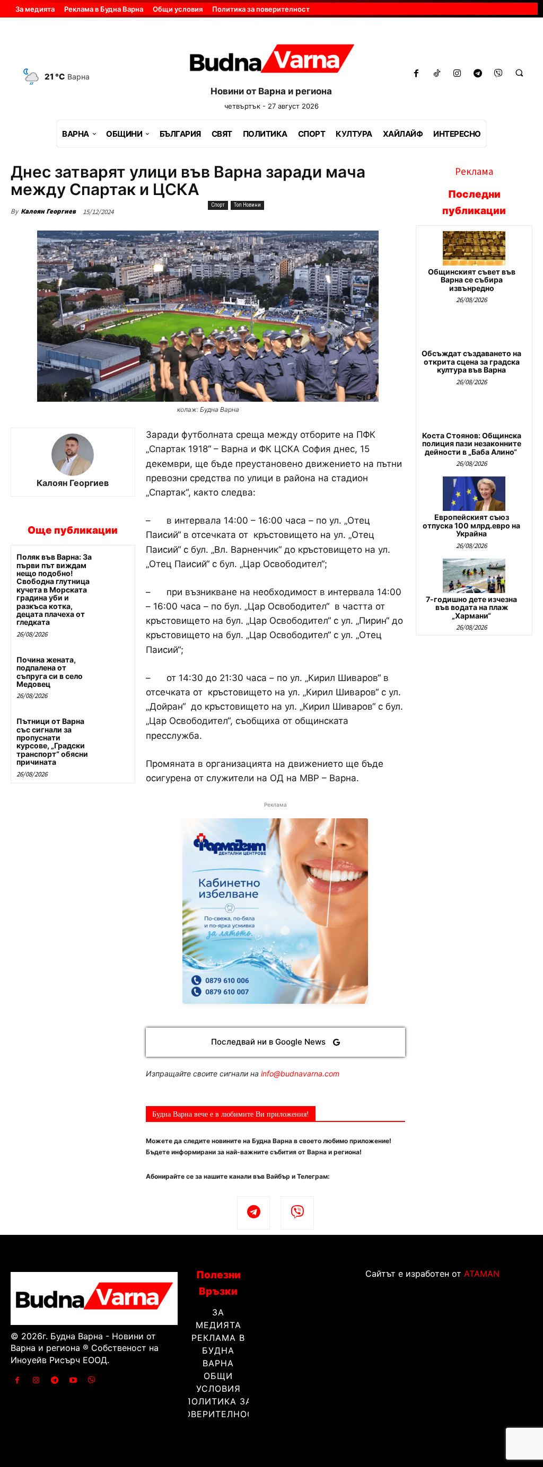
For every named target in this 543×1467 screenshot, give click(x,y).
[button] (519, 72)
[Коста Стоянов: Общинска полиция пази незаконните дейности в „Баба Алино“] (474, 412)
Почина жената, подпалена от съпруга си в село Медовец (49, 671)
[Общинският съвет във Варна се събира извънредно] (474, 248)
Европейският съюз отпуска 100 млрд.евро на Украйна (471, 525)
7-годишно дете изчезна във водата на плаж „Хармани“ (471, 607)
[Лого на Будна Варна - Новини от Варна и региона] (271, 61)
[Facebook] (416, 74)
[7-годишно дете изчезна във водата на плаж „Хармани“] (474, 576)
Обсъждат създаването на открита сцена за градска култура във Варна (471, 361)
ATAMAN (482, 1273)
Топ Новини (247, 205)
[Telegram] (478, 74)
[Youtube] (73, 1380)
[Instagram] (457, 74)
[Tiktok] (436, 74)
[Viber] (498, 74)
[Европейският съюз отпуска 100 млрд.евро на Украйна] (474, 493)
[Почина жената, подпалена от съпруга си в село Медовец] (114, 668)
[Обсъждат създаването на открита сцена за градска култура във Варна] (474, 330)
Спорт (218, 205)
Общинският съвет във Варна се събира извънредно (471, 280)
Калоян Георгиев (48, 211)
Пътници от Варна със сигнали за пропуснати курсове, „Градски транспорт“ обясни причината (52, 741)
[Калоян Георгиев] (72, 455)
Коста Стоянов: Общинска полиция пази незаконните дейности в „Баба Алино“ (471, 443)
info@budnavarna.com (300, 1073)
